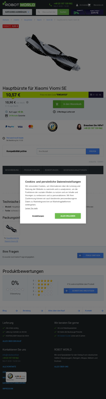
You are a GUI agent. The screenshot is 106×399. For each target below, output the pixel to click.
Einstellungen (38, 216)
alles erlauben (67, 216)
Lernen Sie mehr (31, 208)
